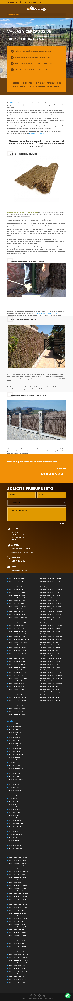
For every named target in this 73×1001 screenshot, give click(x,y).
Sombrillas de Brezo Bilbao (17, 664)
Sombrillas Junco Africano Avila (49, 600)
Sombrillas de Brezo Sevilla (17, 595)
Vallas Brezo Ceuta (14, 751)
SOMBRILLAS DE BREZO (36, 133)
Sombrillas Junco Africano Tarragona (51, 692)
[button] (68, 995)
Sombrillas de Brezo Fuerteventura (19, 645)
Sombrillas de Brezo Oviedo (17, 695)
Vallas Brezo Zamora (15, 845)
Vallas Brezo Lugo (14, 793)
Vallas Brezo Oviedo (14, 812)
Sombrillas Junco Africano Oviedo (50, 670)
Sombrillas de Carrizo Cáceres (17, 880)
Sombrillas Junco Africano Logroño (50, 647)
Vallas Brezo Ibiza (14, 776)
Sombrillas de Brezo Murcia (17, 600)
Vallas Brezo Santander (15, 826)
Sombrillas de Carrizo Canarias (18, 885)
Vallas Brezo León (14, 785)
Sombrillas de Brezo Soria (16, 711)
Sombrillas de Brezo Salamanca (18, 706)
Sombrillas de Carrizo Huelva (17, 910)
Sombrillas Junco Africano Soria (49, 689)
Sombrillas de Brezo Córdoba (17, 592)
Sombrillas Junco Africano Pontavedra (51, 675)
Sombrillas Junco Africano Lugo (49, 650)
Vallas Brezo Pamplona (15, 821)
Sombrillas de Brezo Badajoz (17, 667)
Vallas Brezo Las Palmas (16, 779)
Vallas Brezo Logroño (15, 790)
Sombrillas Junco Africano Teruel (49, 697)
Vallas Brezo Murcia (14, 807)
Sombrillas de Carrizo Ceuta (17, 891)
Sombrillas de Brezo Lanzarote (18, 642)
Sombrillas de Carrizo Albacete (18, 858)
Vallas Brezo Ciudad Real (16, 754)
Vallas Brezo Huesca (15, 774)
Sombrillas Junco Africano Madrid (50, 653)
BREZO (11, 103)
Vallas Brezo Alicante (15, 726)
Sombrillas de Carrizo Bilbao (17, 874)
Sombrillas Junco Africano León (49, 642)
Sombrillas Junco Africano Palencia (50, 672)
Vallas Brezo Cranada (15, 765)
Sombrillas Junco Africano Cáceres (50, 598)
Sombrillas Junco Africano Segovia (50, 686)
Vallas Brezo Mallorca (15, 801)
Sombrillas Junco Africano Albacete (50, 578)
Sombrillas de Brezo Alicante (17, 603)
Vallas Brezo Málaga (15, 798)
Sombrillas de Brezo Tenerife (17, 647)
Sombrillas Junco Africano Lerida (49, 645)
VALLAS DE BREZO (39, 313)
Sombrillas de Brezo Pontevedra (18, 703)
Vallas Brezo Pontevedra (16, 818)
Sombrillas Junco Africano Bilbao (49, 592)
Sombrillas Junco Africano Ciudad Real (51, 612)
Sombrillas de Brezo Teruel (17, 714)
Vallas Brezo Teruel (14, 837)
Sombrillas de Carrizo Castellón (18, 888)
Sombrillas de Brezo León (16, 686)
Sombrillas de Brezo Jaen (16, 589)
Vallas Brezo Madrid (15, 796)
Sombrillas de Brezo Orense (17, 692)
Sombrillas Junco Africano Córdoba (50, 614)
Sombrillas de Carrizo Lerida (17, 924)
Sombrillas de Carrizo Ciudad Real (19, 893)
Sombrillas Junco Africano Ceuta (49, 609)
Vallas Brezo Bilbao (14, 737)
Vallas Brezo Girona (14, 762)
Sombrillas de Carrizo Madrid (17, 932)
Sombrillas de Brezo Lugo (16, 689)
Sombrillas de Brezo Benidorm (18, 609)
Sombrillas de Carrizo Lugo (17, 930)
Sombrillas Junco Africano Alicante (50, 581)
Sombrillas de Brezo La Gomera (18, 650)
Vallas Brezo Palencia (15, 815)
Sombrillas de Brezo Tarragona (18, 614)
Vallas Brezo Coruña (15, 760)
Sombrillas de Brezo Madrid (17, 656)
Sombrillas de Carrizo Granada (18, 905)
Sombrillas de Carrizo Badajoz (17, 869)
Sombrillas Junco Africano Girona (50, 620)
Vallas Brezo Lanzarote (15, 782)
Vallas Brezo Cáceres (15, 746)
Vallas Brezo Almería (15, 729)
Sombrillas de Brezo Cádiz (16, 581)
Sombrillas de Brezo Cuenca (17, 675)
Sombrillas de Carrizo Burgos (17, 877)
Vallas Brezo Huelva (14, 771)
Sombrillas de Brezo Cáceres (17, 670)
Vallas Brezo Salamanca (16, 823)
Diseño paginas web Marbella (44, 998)
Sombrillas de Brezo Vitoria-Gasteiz (19, 678)
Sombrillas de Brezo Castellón (17, 612)
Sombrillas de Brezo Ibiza (16, 628)
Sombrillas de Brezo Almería (17, 598)
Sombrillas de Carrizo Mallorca (18, 938)
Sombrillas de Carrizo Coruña (17, 899)
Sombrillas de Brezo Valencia (17, 606)
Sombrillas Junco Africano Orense (50, 667)
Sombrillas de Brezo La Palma (17, 636)
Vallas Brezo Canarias (15, 743)
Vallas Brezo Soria (14, 832)
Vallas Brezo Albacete (15, 724)
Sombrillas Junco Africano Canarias (50, 603)
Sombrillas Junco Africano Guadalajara (51, 625)
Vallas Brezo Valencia (15, 843)
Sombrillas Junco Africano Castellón (50, 606)
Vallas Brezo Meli (14, 804)
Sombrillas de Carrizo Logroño (18, 927)
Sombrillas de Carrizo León (17, 921)
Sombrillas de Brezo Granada (17, 587)
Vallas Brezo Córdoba (15, 757)
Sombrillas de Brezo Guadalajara (18, 681)
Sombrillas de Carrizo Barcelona (18, 871)
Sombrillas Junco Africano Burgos (50, 595)
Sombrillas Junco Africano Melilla (50, 661)
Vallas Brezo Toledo (14, 840)
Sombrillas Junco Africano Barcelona (51, 589)
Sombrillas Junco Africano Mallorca (50, 659)
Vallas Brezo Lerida (14, 787)
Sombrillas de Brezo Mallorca (17, 625)
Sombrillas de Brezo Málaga (17, 578)
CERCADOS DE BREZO (54, 313)
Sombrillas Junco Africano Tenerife (50, 695)
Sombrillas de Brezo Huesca (17, 683)
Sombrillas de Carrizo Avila (17, 882)
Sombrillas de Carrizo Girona (17, 902)
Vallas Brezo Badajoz (15, 732)
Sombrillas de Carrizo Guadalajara (19, 907)
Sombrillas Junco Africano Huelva (50, 628)
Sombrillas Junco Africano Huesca (50, 631)
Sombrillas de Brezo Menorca (17, 631)
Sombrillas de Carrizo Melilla (17, 941)
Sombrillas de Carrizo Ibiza (17, 916)
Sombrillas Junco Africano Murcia (50, 664)
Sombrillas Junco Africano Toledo (50, 700)
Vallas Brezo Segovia (15, 829)
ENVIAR (61, 523)
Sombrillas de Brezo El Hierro (17, 653)
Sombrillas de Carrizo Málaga (17, 935)
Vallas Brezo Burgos (14, 740)
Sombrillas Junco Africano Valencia (50, 703)
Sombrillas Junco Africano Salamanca (51, 681)
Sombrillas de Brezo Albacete (17, 672)
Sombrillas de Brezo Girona (17, 620)
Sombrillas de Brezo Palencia (17, 697)
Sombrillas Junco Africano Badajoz (50, 587)
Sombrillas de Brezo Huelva (17, 584)
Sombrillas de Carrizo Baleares (18, 866)
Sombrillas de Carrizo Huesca (17, 913)
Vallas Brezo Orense (15, 809)
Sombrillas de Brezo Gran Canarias (19, 639)
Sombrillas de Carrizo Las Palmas (18, 918)
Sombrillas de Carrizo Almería (17, 860)
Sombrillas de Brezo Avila (16, 659)
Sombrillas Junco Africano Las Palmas (51, 636)
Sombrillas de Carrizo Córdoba (18, 896)
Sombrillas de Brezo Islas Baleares (19, 623)
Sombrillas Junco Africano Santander (51, 683)
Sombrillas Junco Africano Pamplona (51, 678)
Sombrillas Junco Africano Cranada (50, 623)
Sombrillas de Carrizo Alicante (18, 863)
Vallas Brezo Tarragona (15, 834)
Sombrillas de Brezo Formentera (18, 634)
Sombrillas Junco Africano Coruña (50, 617)
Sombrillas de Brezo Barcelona (18, 617)
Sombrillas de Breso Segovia (17, 708)
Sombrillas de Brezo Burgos (17, 661)
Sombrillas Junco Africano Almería (50, 584)
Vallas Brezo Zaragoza (15, 848)
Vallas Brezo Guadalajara (16, 768)
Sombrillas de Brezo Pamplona (18, 700)
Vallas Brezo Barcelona (15, 735)
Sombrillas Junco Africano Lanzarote (51, 639)
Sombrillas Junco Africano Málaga (50, 656)
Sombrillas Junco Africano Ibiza (49, 634)
